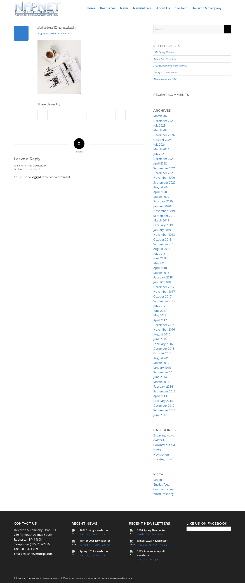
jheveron (65, 33)
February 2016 (163, 344)
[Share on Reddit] (120, 115)
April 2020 (160, 192)
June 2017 (160, 311)
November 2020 (164, 178)
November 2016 (164, 329)
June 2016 (160, 339)
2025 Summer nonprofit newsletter (170, 65)
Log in (157, 480)
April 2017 (160, 320)
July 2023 (159, 154)
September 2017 (164, 301)
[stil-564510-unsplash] (21, 33)
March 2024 (161, 149)
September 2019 (164, 216)
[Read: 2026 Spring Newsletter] (75, 532)
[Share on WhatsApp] (72, 115)
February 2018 (163, 277)
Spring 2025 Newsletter (164, 72)
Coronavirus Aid (164, 445)
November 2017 (164, 292)
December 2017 (163, 287)
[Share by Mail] (130, 115)
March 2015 (161, 363)
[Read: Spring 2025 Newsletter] (75, 553)
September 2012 (164, 410)
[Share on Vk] (111, 115)
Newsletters (161, 454)
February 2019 (163, 225)
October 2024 (162, 140)
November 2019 (164, 211)
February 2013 (163, 401)
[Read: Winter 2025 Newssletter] (75, 542)
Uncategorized (163, 459)
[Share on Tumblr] (101, 115)
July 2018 (159, 254)
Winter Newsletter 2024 (164, 79)
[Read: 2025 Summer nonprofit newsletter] (132, 553)
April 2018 (160, 268)
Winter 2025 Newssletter (165, 59)
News (157, 450)
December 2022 (163, 159)
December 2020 (163, 173)
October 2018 (162, 239)
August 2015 (161, 358)
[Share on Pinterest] (81, 115)
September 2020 (164, 182)
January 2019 (162, 230)
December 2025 (163, 121)
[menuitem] (91, 8)
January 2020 (162, 206)
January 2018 (162, 282)
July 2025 (159, 125)
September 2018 (164, 244)
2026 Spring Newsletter (164, 52)
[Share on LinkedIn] (91, 115)
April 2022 (160, 163)
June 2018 (160, 258)
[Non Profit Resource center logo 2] (37, 8)
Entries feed (161, 484)
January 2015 (162, 368)
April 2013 (160, 396)
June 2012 (160, 415)
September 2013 (164, 391)
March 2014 (161, 382)
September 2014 (164, 372)
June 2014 (160, 377)
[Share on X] (52, 115)
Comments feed (164, 489)
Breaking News (163, 435)
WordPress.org (163, 494)
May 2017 (159, 315)
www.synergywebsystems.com (117, 578)
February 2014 (163, 386)
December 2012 (163, 406)
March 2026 (161, 116)
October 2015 (162, 353)
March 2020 (161, 197)
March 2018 (161, 273)
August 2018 (161, 249)
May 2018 (159, 263)
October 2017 (162, 296)
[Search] (227, 8)
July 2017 (159, 306)
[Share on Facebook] (42, 115)
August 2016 (161, 334)
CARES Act (160, 440)
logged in (38, 177)
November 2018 (164, 235)
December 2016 (163, 325)
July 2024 (159, 145)
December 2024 (163, 135)
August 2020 (161, 187)
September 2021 (164, 168)
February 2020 (163, 201)
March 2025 (161, 130)
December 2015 (163, 349)
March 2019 (161, 220)
